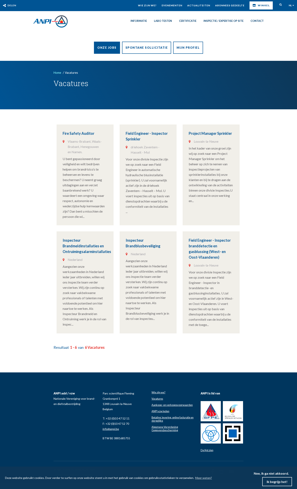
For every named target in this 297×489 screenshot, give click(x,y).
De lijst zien (207, 446)
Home (57, 72)
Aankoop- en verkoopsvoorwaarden (172, 401)
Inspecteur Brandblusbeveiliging (89, 274)
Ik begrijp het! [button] (277, 482)
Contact (257, 20)
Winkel (264, 5)
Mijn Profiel (188, 47)
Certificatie (187, 20)
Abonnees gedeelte (229, 5)
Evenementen (172, 5)
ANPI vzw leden (160, 407)
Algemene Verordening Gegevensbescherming (165, 425)
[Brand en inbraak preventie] (50, 21)
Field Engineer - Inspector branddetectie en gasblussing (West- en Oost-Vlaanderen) (191, 277)
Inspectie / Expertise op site (223, 20)
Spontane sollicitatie (146, 47)
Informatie (139, 20)
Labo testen (163, 20)
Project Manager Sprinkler (84, 203)
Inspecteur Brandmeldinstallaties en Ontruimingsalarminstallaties (186, 206)
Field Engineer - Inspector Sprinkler (184, 133)
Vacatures (157, 394)
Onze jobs (107, 47)
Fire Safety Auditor (78, 133)
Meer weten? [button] (203, 478)
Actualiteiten (198, 5)
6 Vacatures (95, 343)
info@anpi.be (111, 425)
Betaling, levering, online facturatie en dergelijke (173, 415)
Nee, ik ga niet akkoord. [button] (271, 473)
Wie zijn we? (147, 5)
